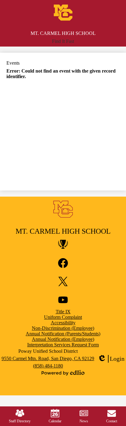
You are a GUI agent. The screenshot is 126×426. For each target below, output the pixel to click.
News (84, 421)
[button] (63, 41)
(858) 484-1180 (48, 365)
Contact (111, 421)
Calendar (55, 421)
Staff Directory (20, 421)
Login (111, 359)
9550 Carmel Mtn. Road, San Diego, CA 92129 (48, 358)
